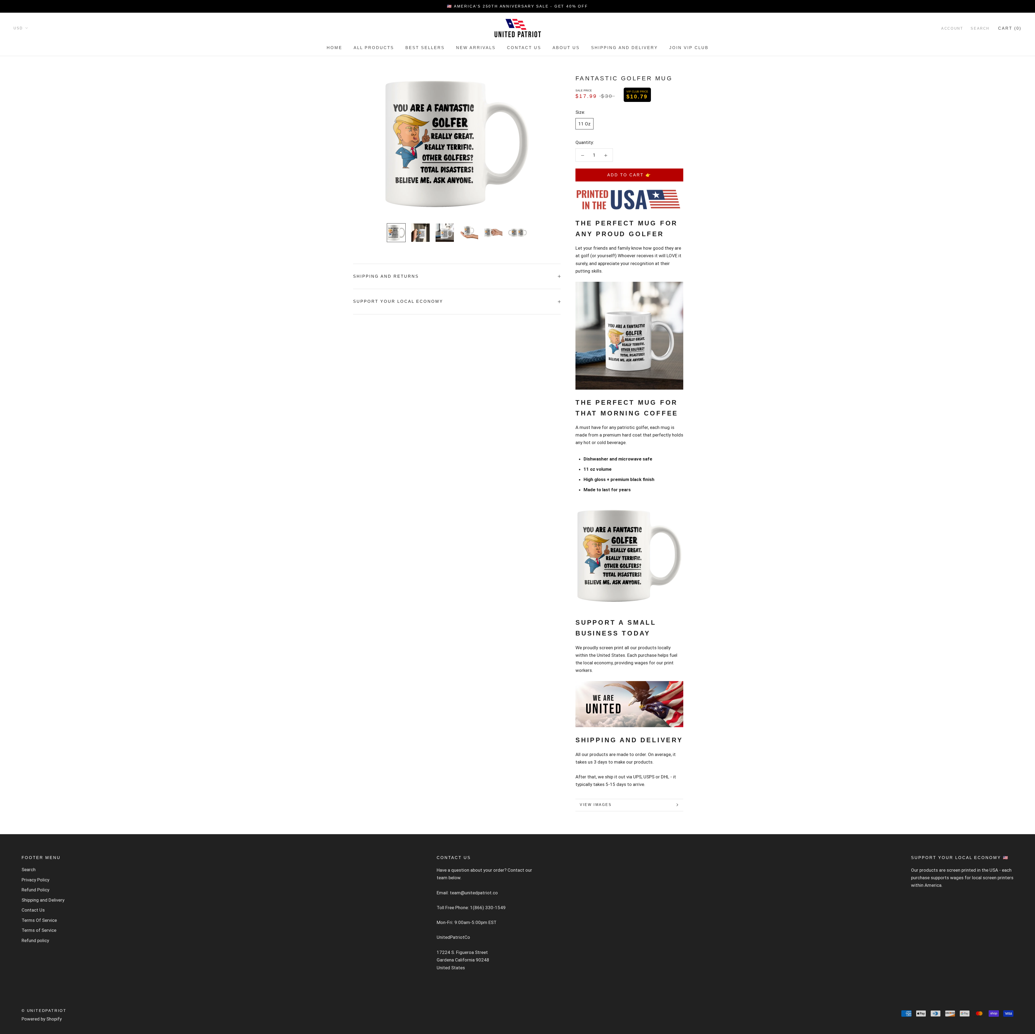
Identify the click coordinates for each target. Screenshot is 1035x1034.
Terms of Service (39, 930)
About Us (566, 47)
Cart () (1010, 28)
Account (952, 28)
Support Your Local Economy (398, 301)
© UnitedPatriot (44, 1010)
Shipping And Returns (386, 276)
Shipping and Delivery (624, 47)
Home (334, 47)
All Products (374, 47)
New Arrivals (476, 47)
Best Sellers (425, 47)
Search (980, 28)
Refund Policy (35, 889)
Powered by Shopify (42, 1019)
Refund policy (35, 940)
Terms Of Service (39, 920)
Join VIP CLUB (689, 47)
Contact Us (524, 47)
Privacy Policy (35, 879)
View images (596, 805)
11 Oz (584, 123)
